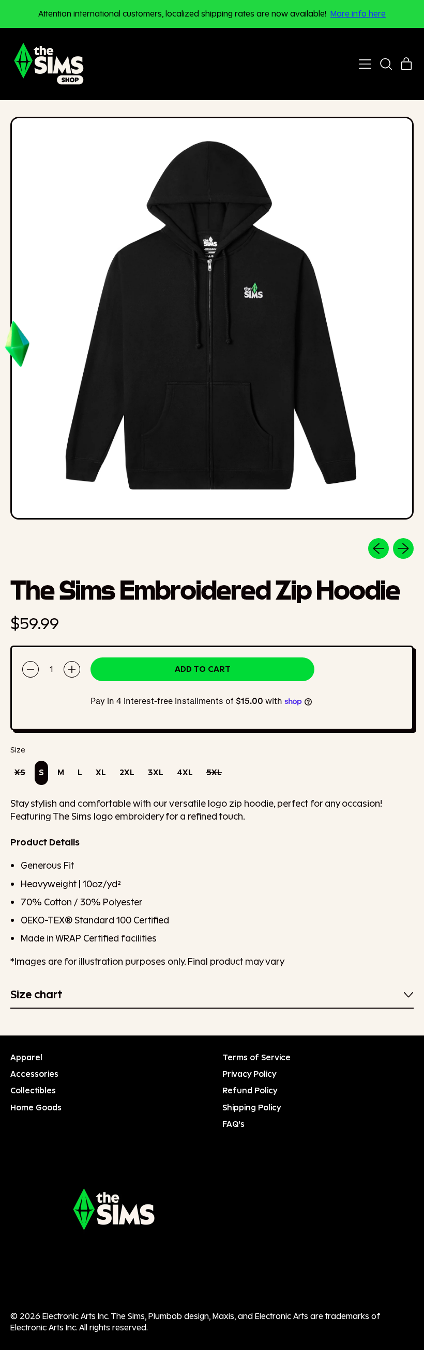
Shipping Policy (251, 1107)
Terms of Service (256, 1057)
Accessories (34, 1074)
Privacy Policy (249, 1074)
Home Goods (36, 1107)
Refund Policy (250, 1090)
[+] (72, 669)
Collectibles (33, 1090)
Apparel (26, 1057)
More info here (358, 13)
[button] (385, 64)
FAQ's (233, 1124)
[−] (30, 669)
